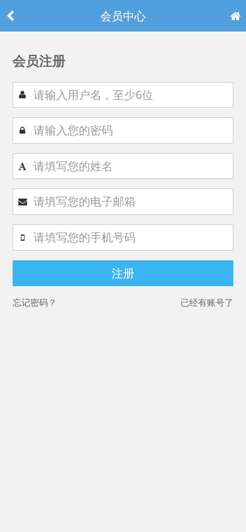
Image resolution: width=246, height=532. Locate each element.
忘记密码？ (35, 302)
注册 (123, 272)
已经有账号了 (206, 302)
